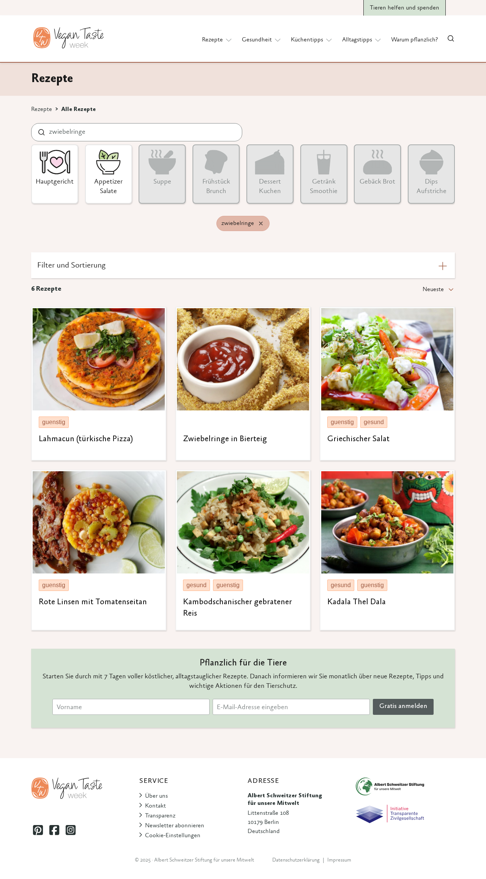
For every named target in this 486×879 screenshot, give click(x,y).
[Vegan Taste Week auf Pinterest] (37, 829)
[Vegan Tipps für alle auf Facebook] (54, 829)
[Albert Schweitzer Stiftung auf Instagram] (70, 829)
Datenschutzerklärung (296, 860)
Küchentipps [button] (307, 40)
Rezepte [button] (212, 40)
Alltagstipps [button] (357, 40)
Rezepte (41, 109)
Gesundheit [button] (257, 40)
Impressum (339, 860)
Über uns (156, 796)
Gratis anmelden (403, 706)
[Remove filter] (261, 223)
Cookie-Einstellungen (172, 836)
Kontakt (155, 806)
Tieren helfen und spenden (404, 8)
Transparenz (160, 816)
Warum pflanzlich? (414, 40)
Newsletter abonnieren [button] (174, 826)
